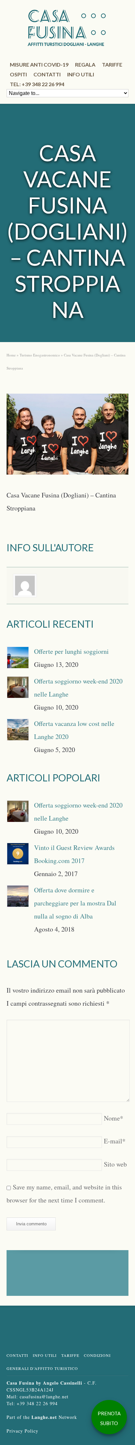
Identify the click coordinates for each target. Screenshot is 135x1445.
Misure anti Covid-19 (39, 64)
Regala (85, 64)
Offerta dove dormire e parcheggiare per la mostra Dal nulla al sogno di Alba (75, 903)
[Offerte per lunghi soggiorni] (18, 657)
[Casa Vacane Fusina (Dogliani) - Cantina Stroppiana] (67, 436)
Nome (113, 1118)
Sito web (115, 1164)
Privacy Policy (22, 1431)
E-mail (114, 1141)
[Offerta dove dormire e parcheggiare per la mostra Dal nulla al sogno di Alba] (18, 896)
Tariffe (112, 64)
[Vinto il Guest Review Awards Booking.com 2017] (18, 853)
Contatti (47, 74)
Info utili (80, 74)
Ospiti (18, 74)
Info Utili (45, 1355)
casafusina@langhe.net (44, 1396)
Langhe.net (44, 1417)
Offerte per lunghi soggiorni (71, 651)
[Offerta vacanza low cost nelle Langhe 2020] (18, 729)
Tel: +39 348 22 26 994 (37, 84)
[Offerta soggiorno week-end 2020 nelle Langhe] (18, 687)
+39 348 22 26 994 (37, 1403)
